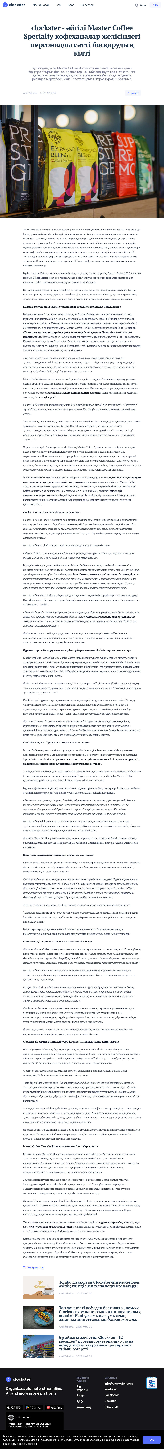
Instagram (112, 1407)
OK (151, 1439)
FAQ (58, 5)
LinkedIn (110, 1401)
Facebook (112, 1395)
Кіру (155, 5)
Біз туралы (87, 5)
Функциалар (41, 5)
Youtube (110, 1389)
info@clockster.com (119, 1383)
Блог (71, 5)
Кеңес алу (84, 1407)
